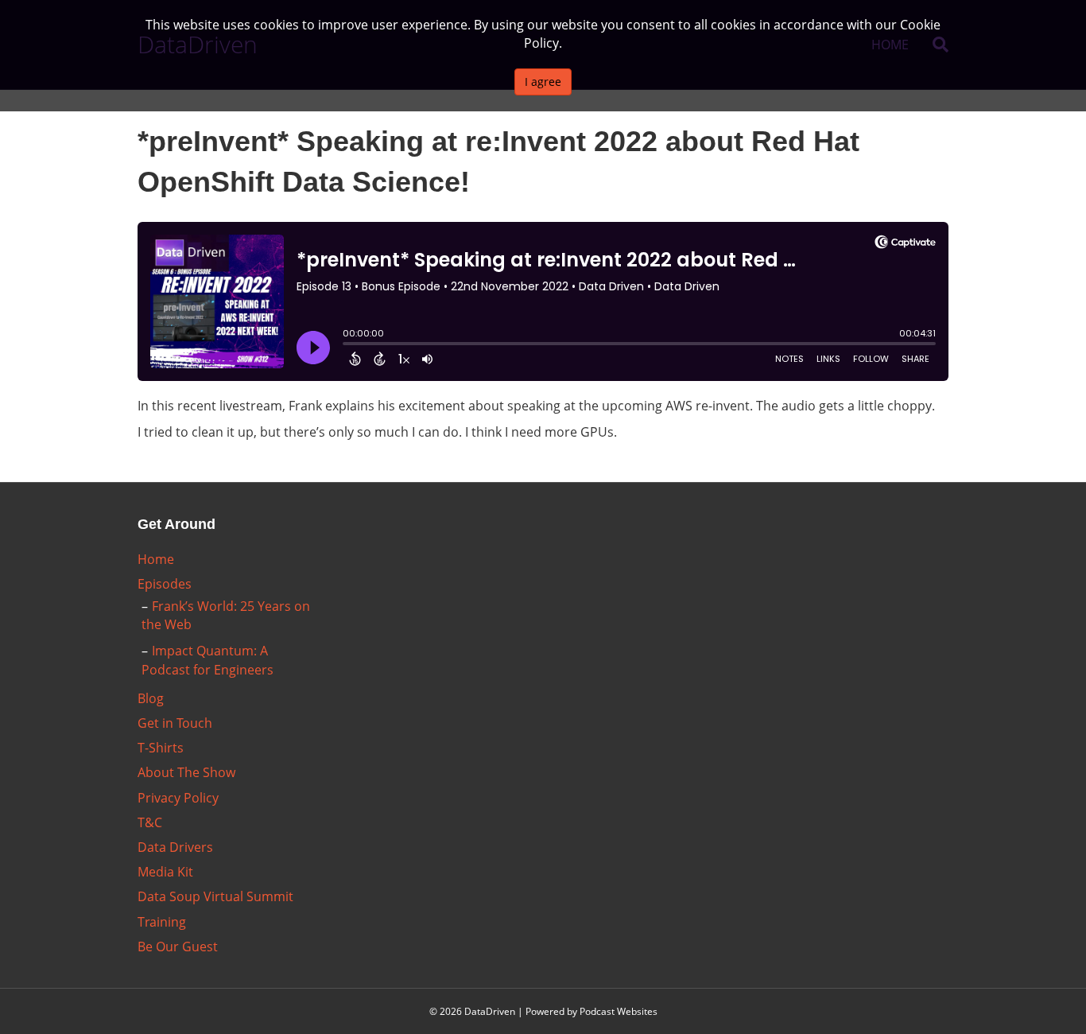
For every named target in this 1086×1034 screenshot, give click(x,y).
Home (156, 559)
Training (162, 922)
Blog (151, 698)
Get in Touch (175, 723)
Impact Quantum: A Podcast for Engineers (207, 660)
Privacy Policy (178, 798)
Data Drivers (175, 847)
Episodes (165, 584)
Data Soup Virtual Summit (215, 896)
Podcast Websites (618, 1011)
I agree (543, 81)
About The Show (186, 772)
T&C (150, 822)
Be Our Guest (178, 946)
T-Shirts (161, 747)
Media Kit (165, 871)
